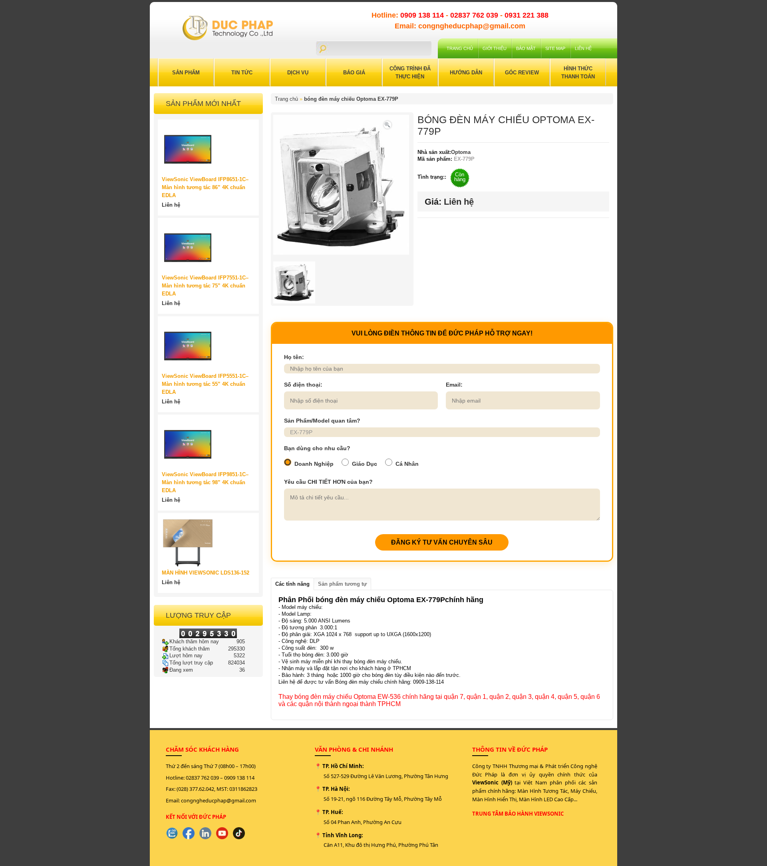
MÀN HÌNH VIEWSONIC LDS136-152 (205, 573)
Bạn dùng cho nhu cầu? (317, 448)
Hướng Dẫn (466, 73)
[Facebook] (189, 833)
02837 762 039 (475, 15)
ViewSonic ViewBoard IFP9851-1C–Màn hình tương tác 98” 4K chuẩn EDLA (205, 482)
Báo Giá (354, 73)
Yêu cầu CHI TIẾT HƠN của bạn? (328, 482)
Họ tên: (294, 357)
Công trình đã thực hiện (410, 73)
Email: (454, 384)
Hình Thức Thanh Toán (578, 73)
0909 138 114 (423, 15)
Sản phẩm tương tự (342, 584)
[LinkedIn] (205, 833)
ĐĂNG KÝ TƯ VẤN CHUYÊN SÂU (442, 542)
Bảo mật (526, 48)
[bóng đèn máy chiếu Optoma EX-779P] (387, 124)
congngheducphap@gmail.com (218, 800)
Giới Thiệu (495, 48)
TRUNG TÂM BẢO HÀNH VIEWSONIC (518, 813)
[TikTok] (239, 833)
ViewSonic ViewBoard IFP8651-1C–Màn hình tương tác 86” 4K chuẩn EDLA (205, 187)
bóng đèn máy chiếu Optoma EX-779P (351, 99)
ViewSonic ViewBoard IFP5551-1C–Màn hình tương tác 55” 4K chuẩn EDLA (205, 384)
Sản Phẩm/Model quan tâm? (322, 420)
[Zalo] (172, 833)
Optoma (461, 152)
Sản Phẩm (186, 73)
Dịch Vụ (297, 73)
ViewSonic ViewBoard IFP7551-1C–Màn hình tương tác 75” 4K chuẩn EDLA (205, 286)
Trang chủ (460, 48)
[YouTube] (222, 833)
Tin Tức (241, 73)
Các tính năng (292, 584)
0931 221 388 (526, 15)
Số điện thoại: (303, 384)
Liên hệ (583, 48)
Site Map (555, 48)
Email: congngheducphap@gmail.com (460, 26)
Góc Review (522, 73)
